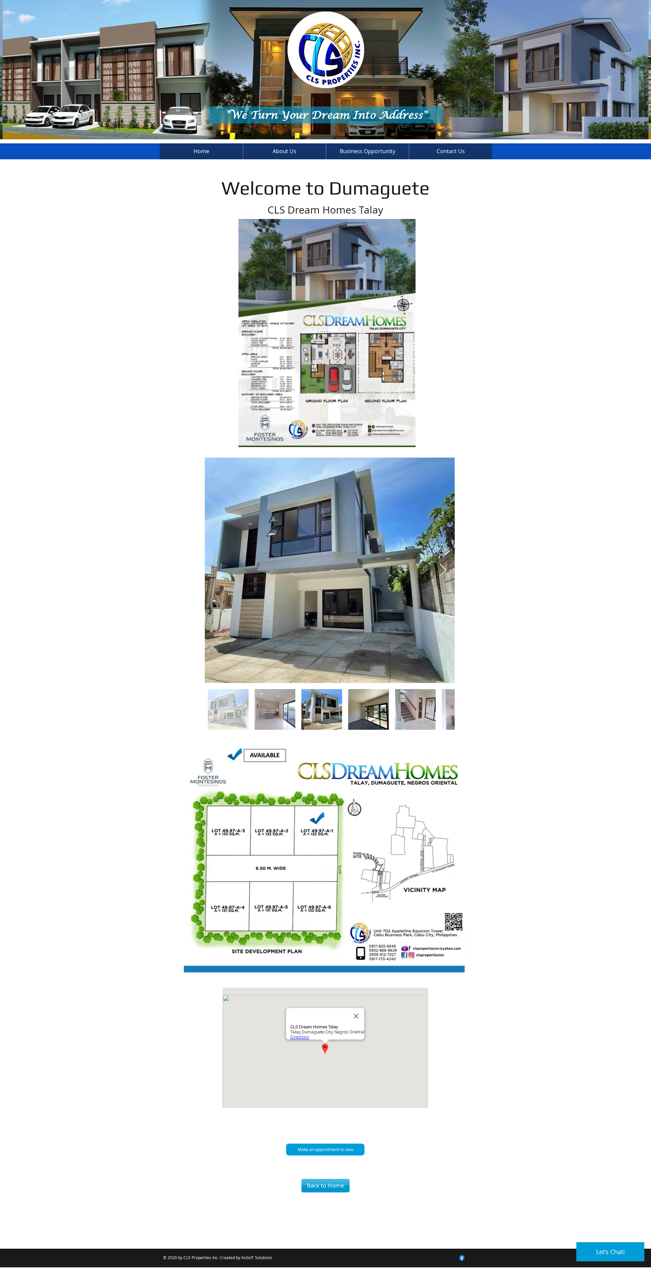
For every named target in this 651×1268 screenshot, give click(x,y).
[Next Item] (443, 570)
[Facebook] (462, 1258)
